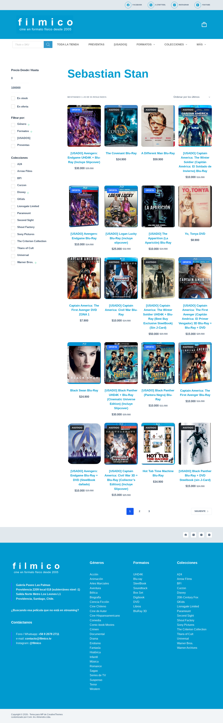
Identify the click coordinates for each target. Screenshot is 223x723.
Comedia (95, 620)
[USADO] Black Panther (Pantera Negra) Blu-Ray (158, 395)
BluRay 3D (140, 611)
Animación (96, 578)
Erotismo (95, 643)
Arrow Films (24, 171)
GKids (21, 199)
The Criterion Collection (31, 241)
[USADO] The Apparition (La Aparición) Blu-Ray (158, 238)
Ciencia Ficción (99, 601)
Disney (21, 192)
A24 (19, 164)
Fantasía (95, 647)
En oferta (22, 106)
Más (200, 44)
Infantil (94, 657)
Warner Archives (187, 647)
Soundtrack (140, 588)
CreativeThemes (55, 714)
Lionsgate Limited (28, 206)
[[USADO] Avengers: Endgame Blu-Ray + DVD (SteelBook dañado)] (84, 443)
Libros (137, 606)
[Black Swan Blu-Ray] (84, 363)
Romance (96, 666)
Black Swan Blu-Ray (84, 390)
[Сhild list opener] (29, 125)
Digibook (138, 597)
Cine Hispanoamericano (105, 615)
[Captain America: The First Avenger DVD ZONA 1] (84, 278)
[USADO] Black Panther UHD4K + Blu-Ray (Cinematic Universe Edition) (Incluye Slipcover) (121, 399)
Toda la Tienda (68, 44)
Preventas (96, 44)
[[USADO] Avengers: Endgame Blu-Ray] (84, 206)
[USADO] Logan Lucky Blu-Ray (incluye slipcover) (121, 238)
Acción (94, 574)
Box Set (138, 592)
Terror (93, 684)
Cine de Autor (98, 611)
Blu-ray (137, 578)
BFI (19, 178)
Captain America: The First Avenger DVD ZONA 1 (84, 310)
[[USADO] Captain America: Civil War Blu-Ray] (121, 278)
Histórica (95, 652)
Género (21, 123)
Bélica (94, 592)
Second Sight (25, 220)
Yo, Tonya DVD (195, 233)
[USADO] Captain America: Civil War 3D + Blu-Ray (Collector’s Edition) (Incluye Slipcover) (121, 480)
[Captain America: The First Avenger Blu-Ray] (195, 363)
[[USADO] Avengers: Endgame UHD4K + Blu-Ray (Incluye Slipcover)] (84, 126)
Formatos (144, 44)
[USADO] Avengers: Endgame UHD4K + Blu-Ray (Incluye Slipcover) (84, 158)
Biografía (95, 597)
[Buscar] (48, 44)
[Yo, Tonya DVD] (195, 206)
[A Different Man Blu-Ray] (158, 126)
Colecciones (174, 44)
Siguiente (200, 511)
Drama (94, 638)
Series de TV (98, 675)
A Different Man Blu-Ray (158, 153)
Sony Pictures (25, 234)
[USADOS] (120, 44)
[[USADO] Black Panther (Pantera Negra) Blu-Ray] (158, 363)
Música (94, 661)
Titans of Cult (25, 248)
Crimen (94, 629)
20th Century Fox (187, 597)
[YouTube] (209, 534)
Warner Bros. (25, 262)
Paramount (24, 213)
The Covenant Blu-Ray (121, 153)
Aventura (95, 588)
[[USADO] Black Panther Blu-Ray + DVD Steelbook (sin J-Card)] (195, 443)
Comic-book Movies (102, 624)
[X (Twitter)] (193, 534)
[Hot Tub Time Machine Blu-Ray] (158, 443)
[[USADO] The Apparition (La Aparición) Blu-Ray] (158, 206)
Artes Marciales (99, 583)
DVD (136, 601)
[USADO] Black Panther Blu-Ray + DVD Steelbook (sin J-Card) (195, 475)
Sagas (94, 670)
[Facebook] (185, 534)
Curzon (21, 185)
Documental (97, 634)
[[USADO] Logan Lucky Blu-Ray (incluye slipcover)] (121, 206)
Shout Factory (25, 227)
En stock (22, 98)
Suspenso (96, 679)
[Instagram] (201, 534)
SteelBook (139, 583)
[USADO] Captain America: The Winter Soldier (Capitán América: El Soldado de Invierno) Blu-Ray (195, 162)
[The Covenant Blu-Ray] (121, 126)
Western (95, 689)
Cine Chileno (98, 606)
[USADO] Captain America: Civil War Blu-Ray (121, 310)
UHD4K (138, 574)
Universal (23, 255)
